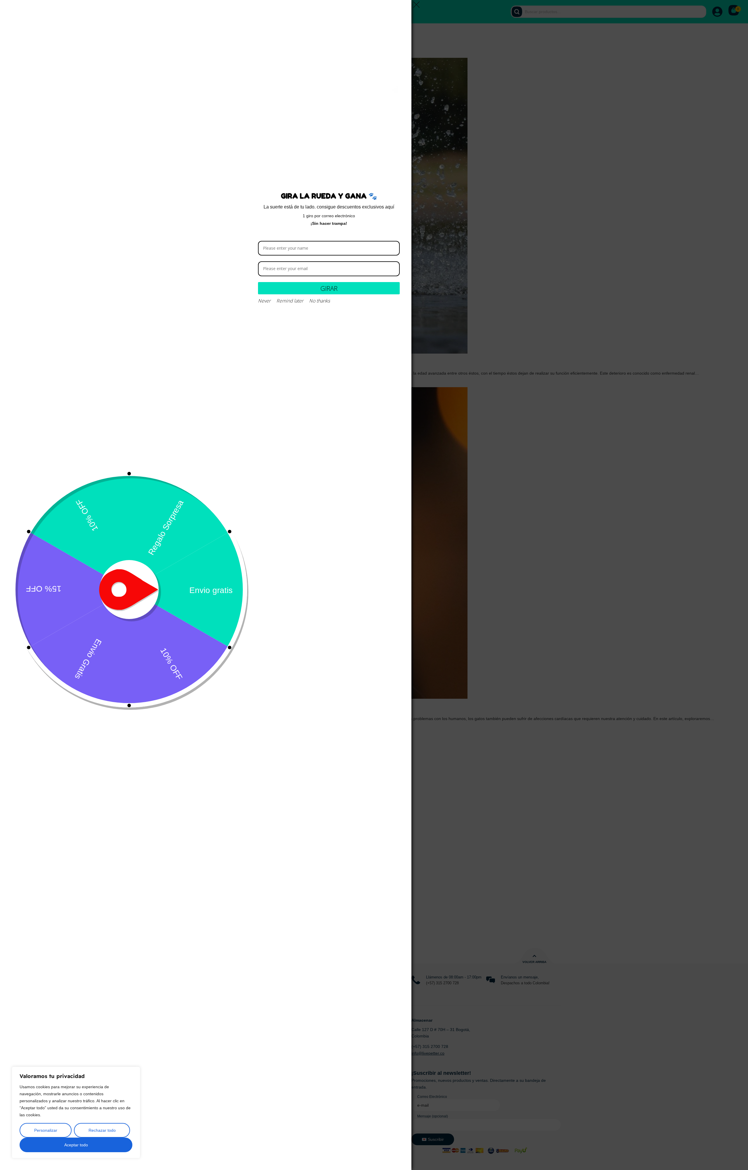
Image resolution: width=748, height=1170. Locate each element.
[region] (76, 1112)
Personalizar (45, 1130)
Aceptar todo (76, 1145)
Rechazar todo (102, 1130)
